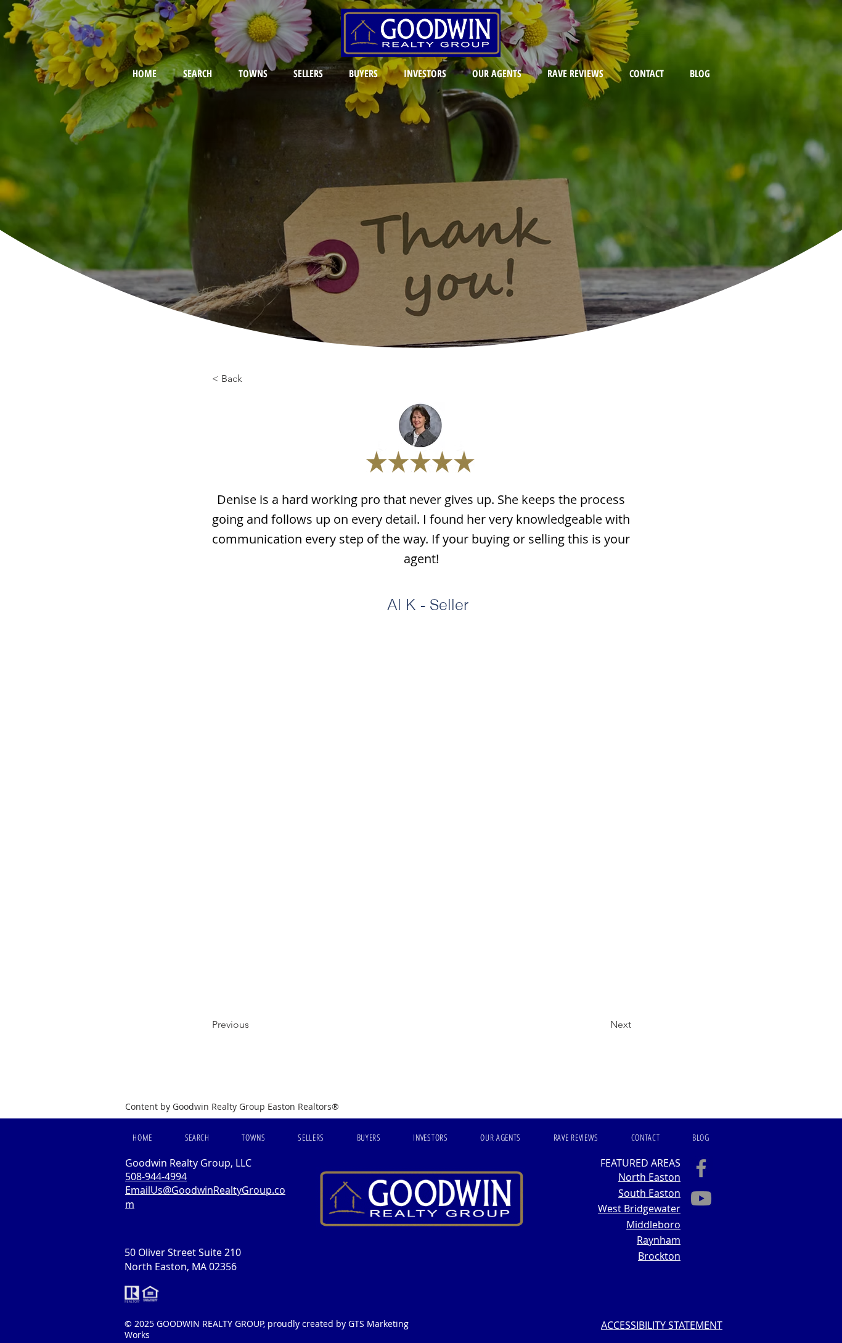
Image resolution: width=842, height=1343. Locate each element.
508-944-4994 (156, 1176)
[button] (197, 73)
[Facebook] (701, 1168)
